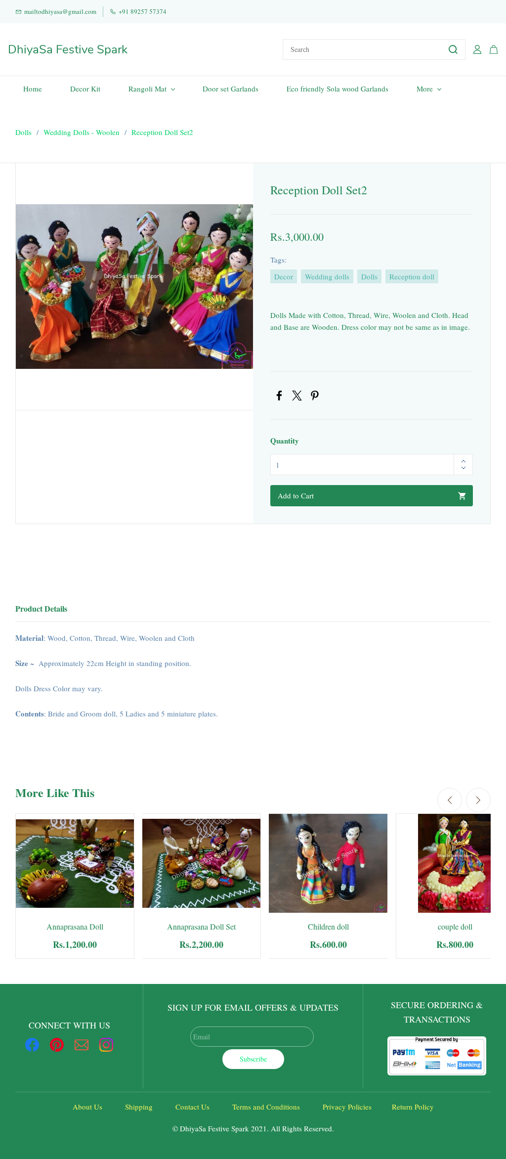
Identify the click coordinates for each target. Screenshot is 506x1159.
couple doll (455, 926)
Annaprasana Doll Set (201, 926)
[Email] (81, 1045)
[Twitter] (297, 395)
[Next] (478, 800)
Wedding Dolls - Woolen (81, 132)
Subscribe (253, 1059)
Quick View (74, 877)
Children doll (328, 926)
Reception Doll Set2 (162, 132)
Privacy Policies (347, 1107)
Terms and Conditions (266, 1107)
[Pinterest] (314, 395)
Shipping (139, 1107)
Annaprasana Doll (74, 926)
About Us (87, 1107)
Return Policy (413, 1107)
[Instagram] (106, 1045)
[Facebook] (279, 395)
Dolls (23, 132)
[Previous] (449, 800)
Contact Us (192, 1107)
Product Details (41, 608)
